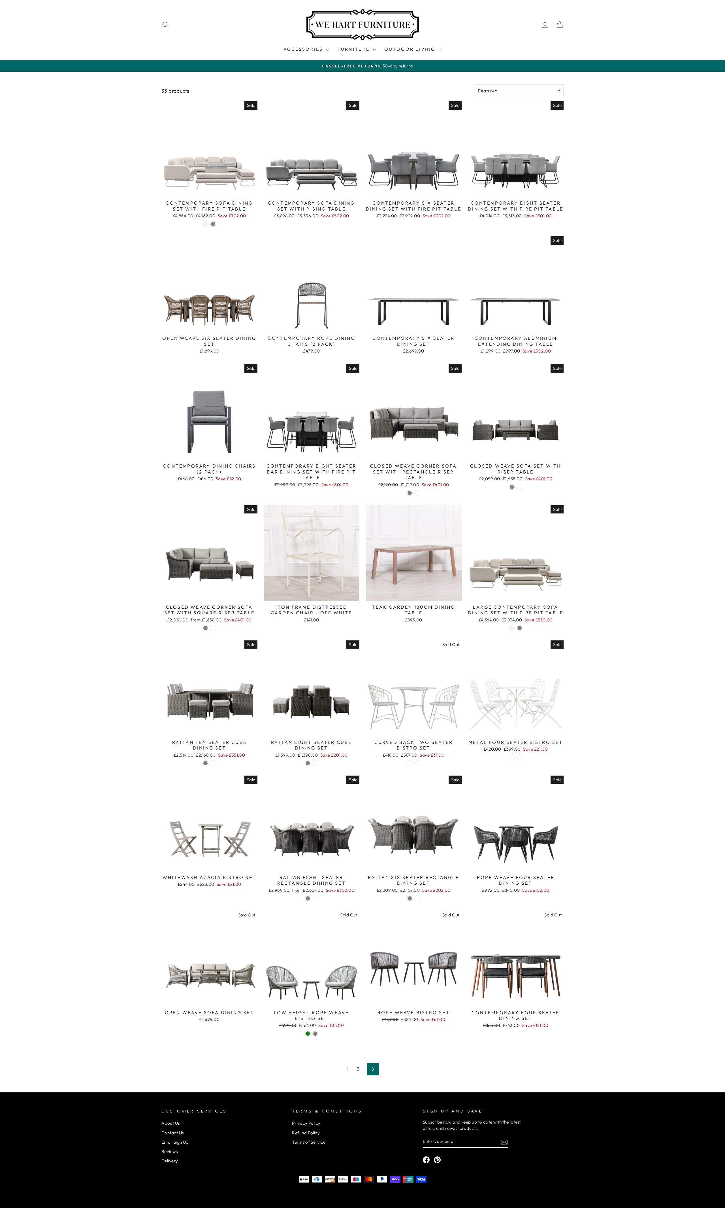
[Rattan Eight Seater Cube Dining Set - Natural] (315, 763)
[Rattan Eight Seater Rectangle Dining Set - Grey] (307, 898)
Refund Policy (306, 1132)
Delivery (169, 1161)
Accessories (304, 49)
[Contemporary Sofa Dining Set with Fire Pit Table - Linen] (205, 224)
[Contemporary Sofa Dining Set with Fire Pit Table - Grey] (213, 224)
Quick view (209, 190)
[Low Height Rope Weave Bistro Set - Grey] (315, 1033)
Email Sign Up (175, 1142)
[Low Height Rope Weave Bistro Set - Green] (307, 1033)
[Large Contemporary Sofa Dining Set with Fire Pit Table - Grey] (519, 628)
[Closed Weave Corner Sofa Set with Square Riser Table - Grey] (205, 628)
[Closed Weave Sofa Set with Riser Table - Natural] (519, 487)
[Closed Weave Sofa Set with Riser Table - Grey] (512, 487)
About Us (170, 1123)
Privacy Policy (306, 1123)
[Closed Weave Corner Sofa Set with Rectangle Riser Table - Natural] (417, 493)
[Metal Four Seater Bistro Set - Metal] (519, 757)
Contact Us (172, 1132)
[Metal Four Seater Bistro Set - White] (512, 757)
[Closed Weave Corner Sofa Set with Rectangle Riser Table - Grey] (409, 493)
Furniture (355, 49)
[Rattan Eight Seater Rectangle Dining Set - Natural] (315, 898)
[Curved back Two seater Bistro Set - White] (409, 763)
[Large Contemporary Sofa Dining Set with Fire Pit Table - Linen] (512, 628)
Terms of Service (308, 1142)
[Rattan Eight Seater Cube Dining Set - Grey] (307, 763)
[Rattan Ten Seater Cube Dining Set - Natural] (213, 763)
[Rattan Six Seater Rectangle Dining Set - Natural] (417, 898)
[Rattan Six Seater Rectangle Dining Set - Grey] (409, 898)
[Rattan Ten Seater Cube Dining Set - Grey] (205, 763)
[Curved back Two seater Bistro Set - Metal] (417, 763)
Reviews (169, 1151)
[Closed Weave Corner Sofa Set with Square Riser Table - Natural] (213, 628)
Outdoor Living (410, 49)
